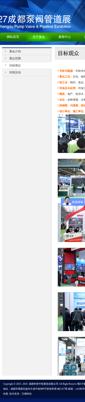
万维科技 (27, 393)
